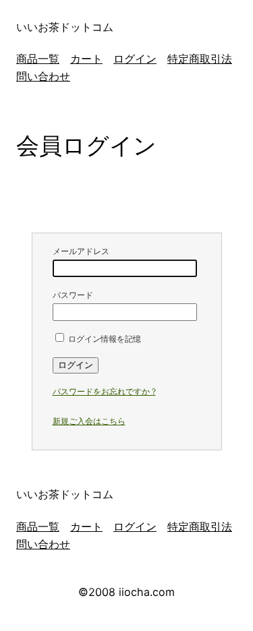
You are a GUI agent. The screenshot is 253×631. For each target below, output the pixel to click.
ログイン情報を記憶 (103, 339)
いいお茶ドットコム (64, 27)
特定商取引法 (199, 58)
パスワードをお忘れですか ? (104, 391)
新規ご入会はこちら (89, 421)
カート (86, 58)
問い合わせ (43, 76)
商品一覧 (37, 58)
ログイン (135, 58)
